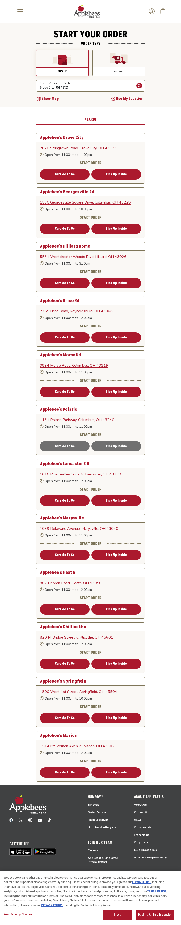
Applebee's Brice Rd (59, 300)
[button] (62, 63)
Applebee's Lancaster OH (64, 463)
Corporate (141, 842)
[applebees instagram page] (30, 819)
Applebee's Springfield (63, 681)
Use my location (129, 98)
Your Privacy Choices (18, 914)
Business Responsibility (150, 857)
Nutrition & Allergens (102, 827)
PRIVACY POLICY (52, 905)
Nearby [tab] (90, 119)
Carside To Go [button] (65, 174)
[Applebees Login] (151, 11)
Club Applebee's (145, 850)
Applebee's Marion (59, 735)
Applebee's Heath (57, 572)
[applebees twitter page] (21, 819)
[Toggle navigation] (20, 11)
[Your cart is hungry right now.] (163, 11)
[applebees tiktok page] (49, 819)
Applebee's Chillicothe (63, 626)
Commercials (143, 827)
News (138, 820)
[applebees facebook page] (11, 819)
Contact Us (141, 812)
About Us (140, 805)
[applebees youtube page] (40, 819)
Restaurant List (98, 820)
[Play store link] (44, 851)
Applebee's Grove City (62, 137)
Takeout (93, 805)
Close (118, 915)
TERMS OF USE (141, 882)
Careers (93, 850)
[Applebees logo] (87, 11)
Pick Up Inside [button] (116, 174)
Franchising (142, 835)
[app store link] (20, 852)
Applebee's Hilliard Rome (65, 246)
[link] (90, 148)
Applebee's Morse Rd (60, 355)
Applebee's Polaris (58, 409)
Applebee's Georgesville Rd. (67, 191)
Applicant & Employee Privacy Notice (103, 860)
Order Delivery (98, 812)
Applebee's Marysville (62, 518)
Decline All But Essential (155, 915)
